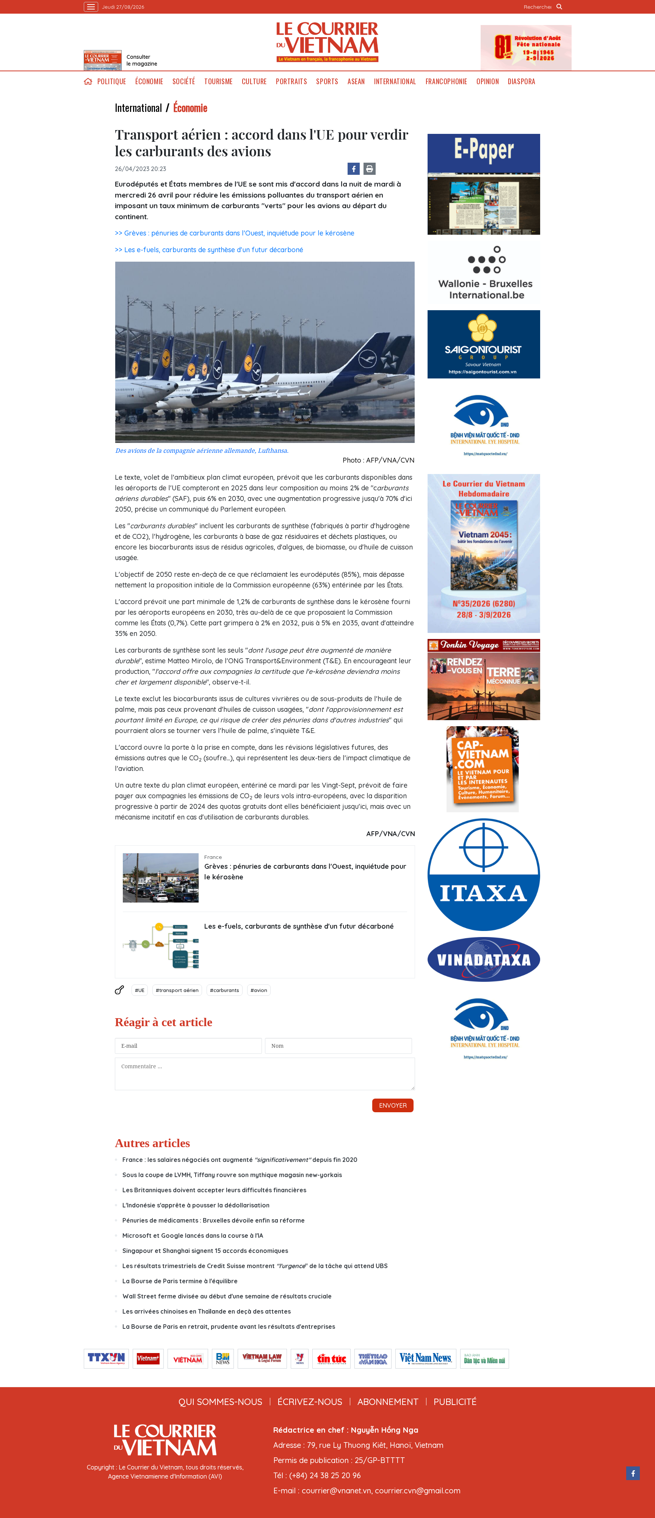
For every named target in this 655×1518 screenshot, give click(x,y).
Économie (149, 81)
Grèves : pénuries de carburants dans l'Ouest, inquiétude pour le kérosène (305, 872)
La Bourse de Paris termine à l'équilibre (180, 1281)
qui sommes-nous (220, 1401)
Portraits (291, 81)
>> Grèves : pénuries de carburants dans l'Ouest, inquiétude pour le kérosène (234, 233)
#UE (139, 990)
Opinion (487, 81)
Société (183, 81)
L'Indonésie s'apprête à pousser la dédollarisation (196, 1205)
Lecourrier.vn (327, 42)
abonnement (387, 1401)
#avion (259, 990)
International (395, 81)
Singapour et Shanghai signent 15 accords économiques (205, 1250)
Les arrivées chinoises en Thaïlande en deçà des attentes (206, 1311)
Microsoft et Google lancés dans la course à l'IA (192, 1235)
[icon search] (559, 7)
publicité (455, 1401)
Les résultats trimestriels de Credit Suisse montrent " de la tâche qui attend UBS (255, 1266)
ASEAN (356, 81)
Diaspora (522, 81)
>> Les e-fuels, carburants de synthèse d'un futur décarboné (209, 249)
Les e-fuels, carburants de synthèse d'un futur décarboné (299, 926)
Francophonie (446, 81)
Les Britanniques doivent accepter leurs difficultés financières (214, 1190)
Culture (254, 81)
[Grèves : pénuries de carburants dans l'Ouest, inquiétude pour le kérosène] (161, 878)
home (88, 81)
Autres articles (152, 1143)
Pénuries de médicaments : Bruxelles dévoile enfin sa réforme (213, 1220)
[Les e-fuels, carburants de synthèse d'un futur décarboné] (161, 945)
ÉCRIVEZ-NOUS (309, 1401)
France (213, 857)
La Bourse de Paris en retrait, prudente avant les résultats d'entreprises (228, 1326)
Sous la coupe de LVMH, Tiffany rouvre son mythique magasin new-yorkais (232, 1175)
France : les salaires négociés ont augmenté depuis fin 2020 (239, 1159)
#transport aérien (177, 990)
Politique (111, 81)
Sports (327, 81)
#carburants (224, 990)
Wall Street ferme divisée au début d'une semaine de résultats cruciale (227, 1296)
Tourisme (218, 81)
